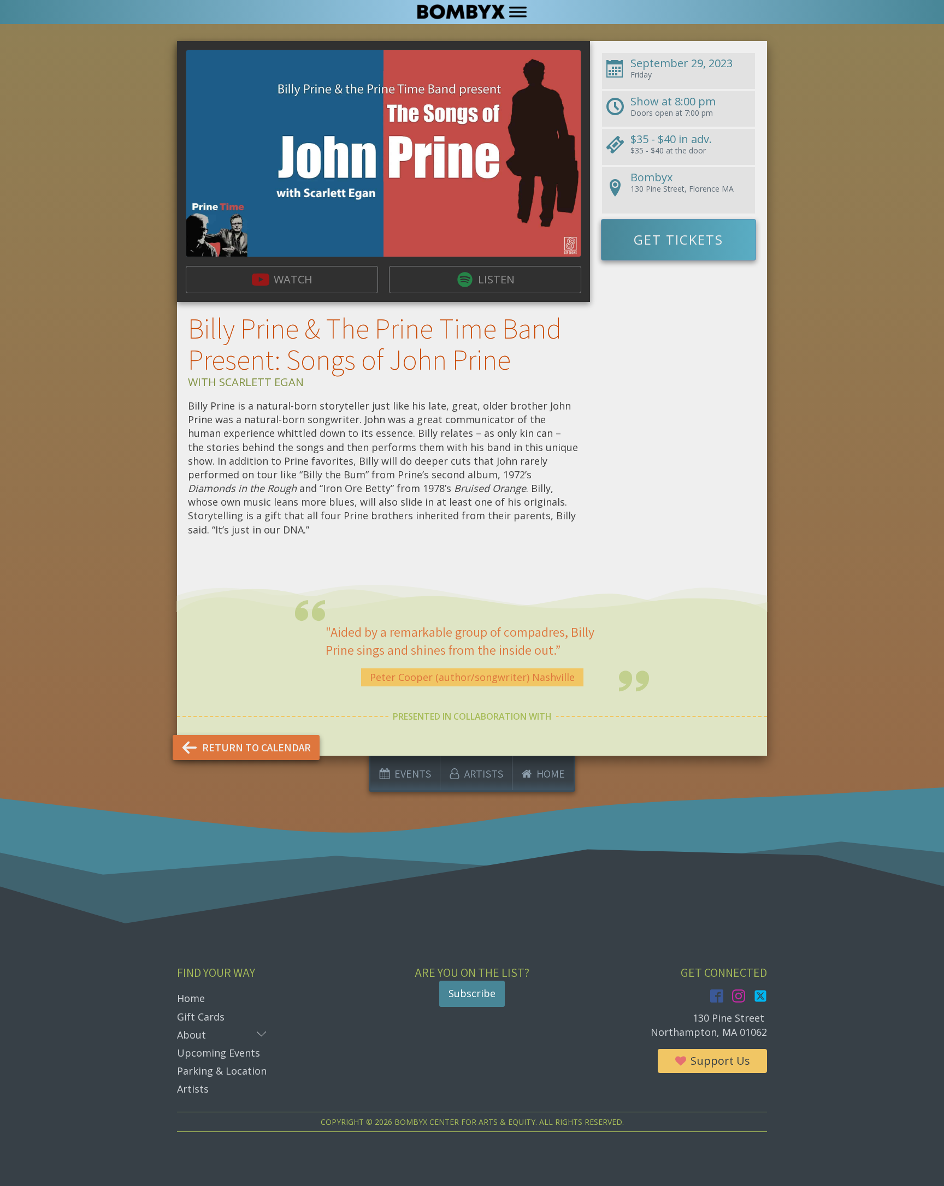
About (222, 1034)
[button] (282, 279)
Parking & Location (222, 1070)
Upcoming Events (218, 1052)
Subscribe (472, 993)
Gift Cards (201, 1016)
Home (191, 998)
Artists (193, 1088)
